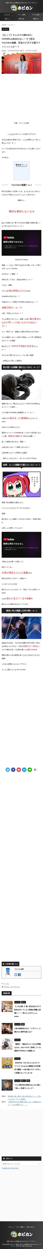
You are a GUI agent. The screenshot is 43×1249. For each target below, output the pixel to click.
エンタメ (7, 15)
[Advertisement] (21, 97)
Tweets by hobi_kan (10, 1168)
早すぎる (17, 987)
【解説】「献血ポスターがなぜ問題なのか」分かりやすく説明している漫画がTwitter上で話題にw (27, 1047)
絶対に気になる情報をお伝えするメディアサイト (21, 1241)
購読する (9, 1158)
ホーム (11, 1227)
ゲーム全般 (35, 15)
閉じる (24, 165)
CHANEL (7, 987)
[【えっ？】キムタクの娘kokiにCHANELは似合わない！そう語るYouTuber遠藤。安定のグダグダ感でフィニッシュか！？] (24, 769)
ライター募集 (19, 1227)
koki (12, 987)
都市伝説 (21, 19)
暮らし (7, 19)
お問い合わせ (30, 1227)
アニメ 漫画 (21, 15)
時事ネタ (36, 19)
